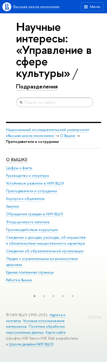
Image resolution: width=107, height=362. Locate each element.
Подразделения (37, 86)
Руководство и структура (27, 175)
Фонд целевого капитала (27, 221)
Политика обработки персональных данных (35, 329)
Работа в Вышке (19, 279)
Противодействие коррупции (32, 229)
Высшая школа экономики (36, 6)
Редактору (95, 317)
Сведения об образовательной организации (45, 250)
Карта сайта (55, 332)
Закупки (12, 206)
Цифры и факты (19, 167)
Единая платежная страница (30, 272)
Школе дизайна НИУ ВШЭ (31, 344)
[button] (34, 296)
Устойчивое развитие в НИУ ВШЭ (35, 183)
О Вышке (67, 135)
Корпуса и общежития (25, 198)
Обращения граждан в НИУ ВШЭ (34, 213)
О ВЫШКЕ (16, 159)
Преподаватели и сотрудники (31, 190)
